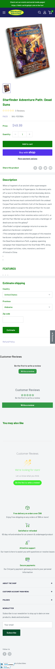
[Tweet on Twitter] (45, 168)
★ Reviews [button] (52, 337)
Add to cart (27, 144)
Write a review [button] (27, 405)
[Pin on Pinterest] (40, 168)
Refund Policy (9, 342)
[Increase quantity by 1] (29, 134)
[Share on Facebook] (35, 168)
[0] (50, 12)
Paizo (5, 116)
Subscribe (11, 632)
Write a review (27, 371)
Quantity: (7, 134)
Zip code (6, 313)
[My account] (44, 12)
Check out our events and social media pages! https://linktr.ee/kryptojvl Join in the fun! (27, 3)
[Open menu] (4, 12)
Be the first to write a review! (27, 482)
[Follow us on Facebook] (4, 654)
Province (7, 301)
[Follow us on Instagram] (9, 654)
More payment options (27, 158)
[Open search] (39, 12)
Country (6, 289)
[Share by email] (50, 168)
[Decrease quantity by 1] (15, 134)
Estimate (11, 330)
